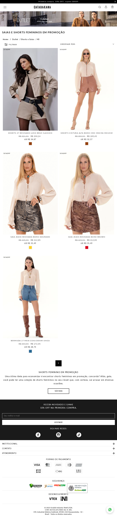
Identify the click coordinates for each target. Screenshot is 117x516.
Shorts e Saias (27, 39)
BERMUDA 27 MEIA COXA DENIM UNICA (30, 341)
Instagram (58, 434)
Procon (57, 484)
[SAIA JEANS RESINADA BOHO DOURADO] (30, 193)
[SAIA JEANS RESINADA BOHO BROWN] (86, 193)
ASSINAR (58, 422)
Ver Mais (58, 391)
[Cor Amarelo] (30, 247)
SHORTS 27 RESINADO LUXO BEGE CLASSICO (30, 133)
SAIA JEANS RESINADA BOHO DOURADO (30, 237)
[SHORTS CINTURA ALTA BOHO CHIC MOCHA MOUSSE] (86, 89)
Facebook (38, 434)
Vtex (53, 499)
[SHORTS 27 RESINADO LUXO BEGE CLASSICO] (30, 89)
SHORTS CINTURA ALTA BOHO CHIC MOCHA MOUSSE (87, 133)
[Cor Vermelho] (86, 247)
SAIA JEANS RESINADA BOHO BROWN (86, 237)
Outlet (15, 39)
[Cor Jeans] (30, 351)
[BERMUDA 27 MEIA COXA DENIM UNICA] (30, 297)
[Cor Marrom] (30, 143)
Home (6, 39)
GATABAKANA (42, 7)
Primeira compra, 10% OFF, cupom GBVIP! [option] (58, 1)
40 (38, 39)
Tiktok (78, 434)
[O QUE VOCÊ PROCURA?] (100, 7)
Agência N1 (63, 499)
